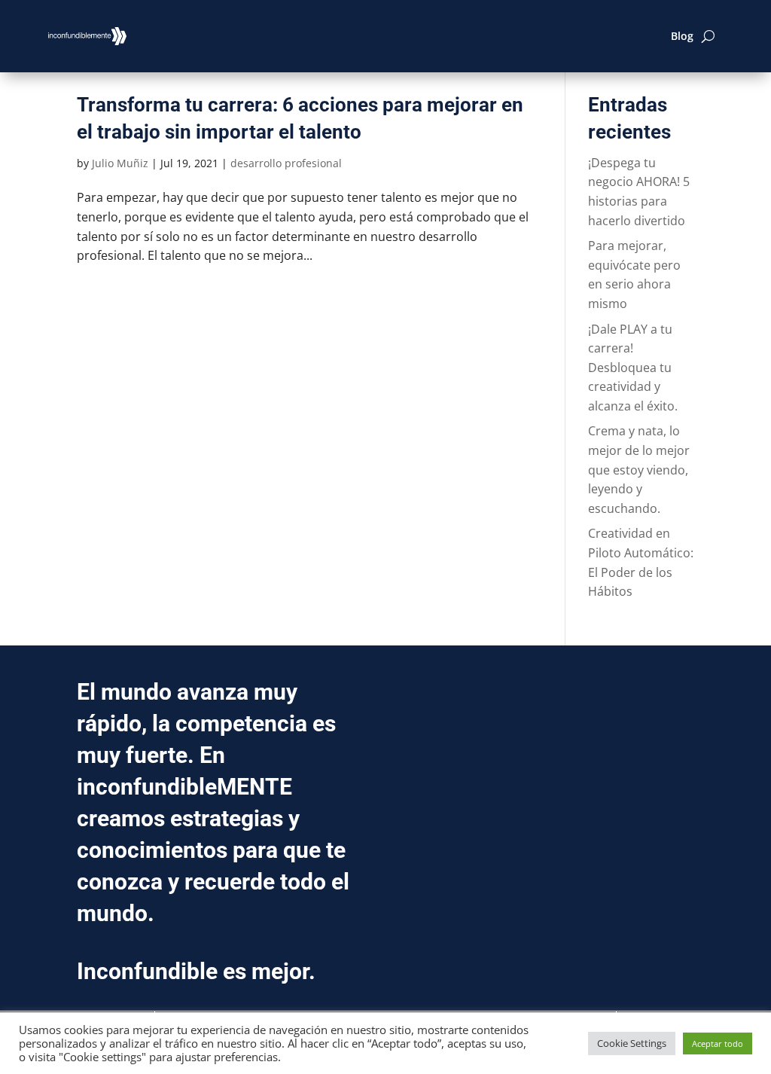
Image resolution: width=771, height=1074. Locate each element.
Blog (682, 36)
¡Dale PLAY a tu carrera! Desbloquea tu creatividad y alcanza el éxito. (633, 367)
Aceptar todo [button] (717, 1043)
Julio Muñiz (120, 163)
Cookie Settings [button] (631, 1043)
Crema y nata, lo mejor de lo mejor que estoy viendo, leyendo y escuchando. (639, 469)
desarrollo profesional (286, 163)
